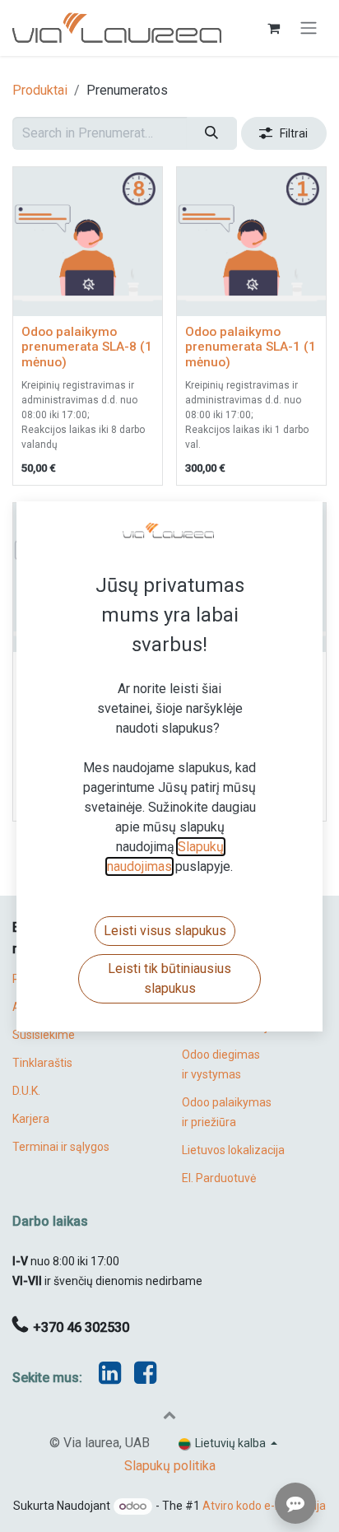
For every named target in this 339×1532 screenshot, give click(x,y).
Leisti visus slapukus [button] (165, 930)
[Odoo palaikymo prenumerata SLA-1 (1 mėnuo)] (251, 241)
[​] (145, 1377)
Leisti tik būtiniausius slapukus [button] (169, 978)
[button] (169, 1414)
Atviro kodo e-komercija (264, 1505)
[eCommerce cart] (273, 28)
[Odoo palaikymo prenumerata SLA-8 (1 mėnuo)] (87, 241)
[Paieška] (212, 133)
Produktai (39, 90)
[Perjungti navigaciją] (308, 28)
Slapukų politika (170, 1466)
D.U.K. (26, 1090)
